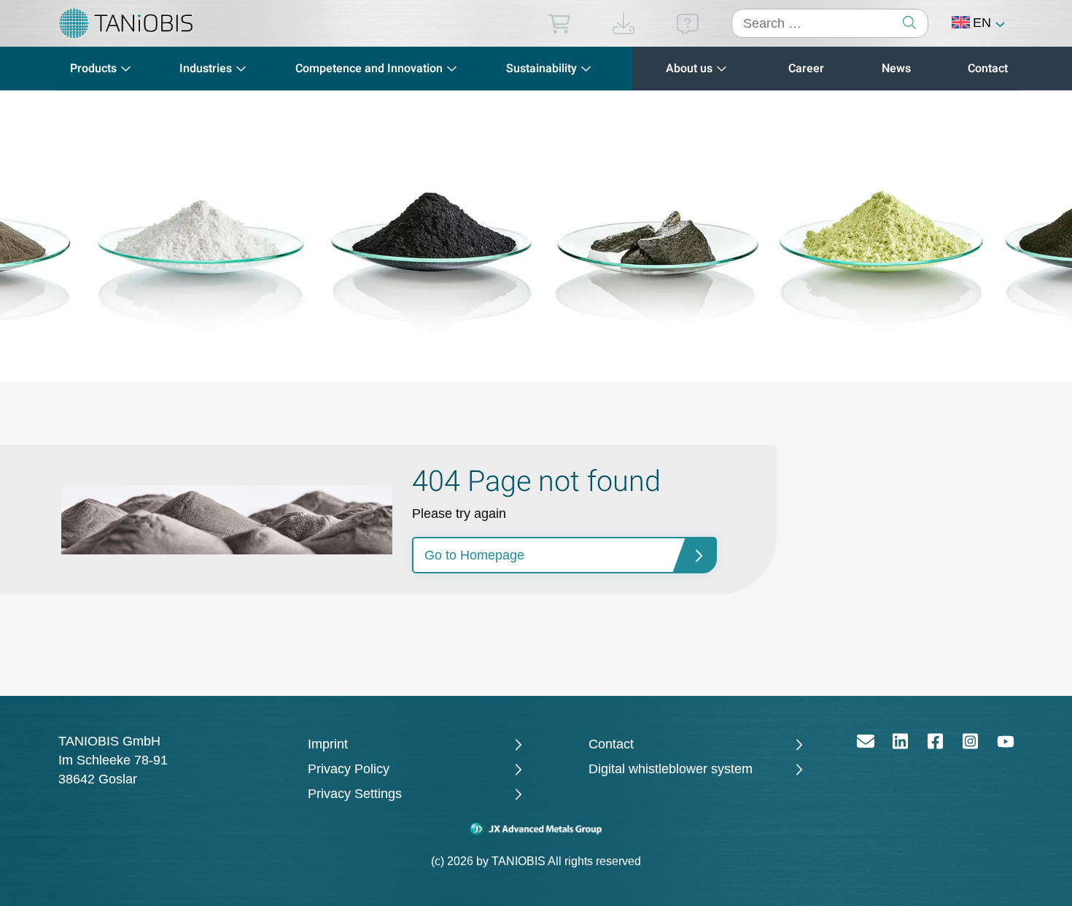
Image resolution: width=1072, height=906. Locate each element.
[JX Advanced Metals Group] (536, 829)
